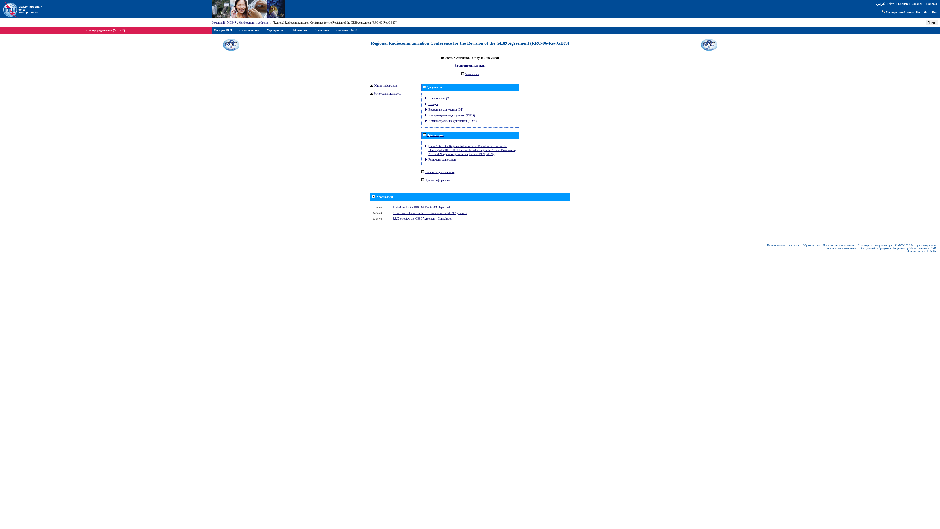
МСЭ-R (231, 22)
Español (917, 3)
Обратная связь (812, 245)
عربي (880, 3)
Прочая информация (437, 180)
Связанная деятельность (439, 172)
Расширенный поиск (900, 12)
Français (931, 3)
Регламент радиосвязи (442, 159)
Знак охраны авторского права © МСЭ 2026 (884, 245)
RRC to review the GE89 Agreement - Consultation (422, 218)
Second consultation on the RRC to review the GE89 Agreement (430, 213)
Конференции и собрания (254, 22)
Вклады (433, 104)
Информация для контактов (839, 245)
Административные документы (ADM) (452, 121)
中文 (891, 4)
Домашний (218, 22)
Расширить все (472, 74)
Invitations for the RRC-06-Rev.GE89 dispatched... (422, 207)
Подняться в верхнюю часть (783, 245)
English (903, 3)
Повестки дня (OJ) (439, 98)
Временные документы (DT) (445, 109)
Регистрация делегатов (387, 93)
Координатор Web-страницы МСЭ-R (914, 248)
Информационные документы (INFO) (451, 115)
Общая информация (386, 85)
